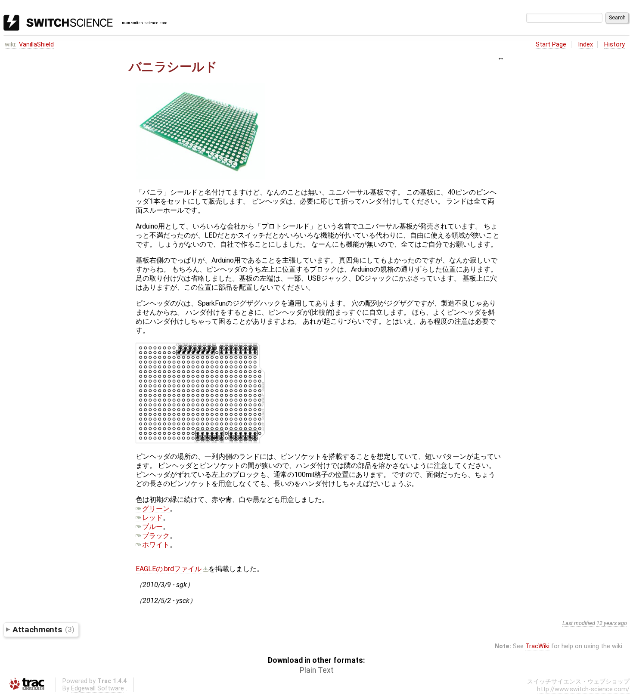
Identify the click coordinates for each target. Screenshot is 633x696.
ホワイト (156, 545)
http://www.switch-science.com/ (583, 689)
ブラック (156, 536)
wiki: (10, 44)
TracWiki (537, 646)
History (614, 44)
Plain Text (317, 670)
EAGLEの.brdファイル (169, 569)
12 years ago (611, 623)
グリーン (156, 508)
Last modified (578, 623)
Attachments (43, 629)
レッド (152, 517)
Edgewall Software (97, 688)
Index (585, 44)
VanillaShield (36, 44)
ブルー (152, 527)
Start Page (551, 44)
